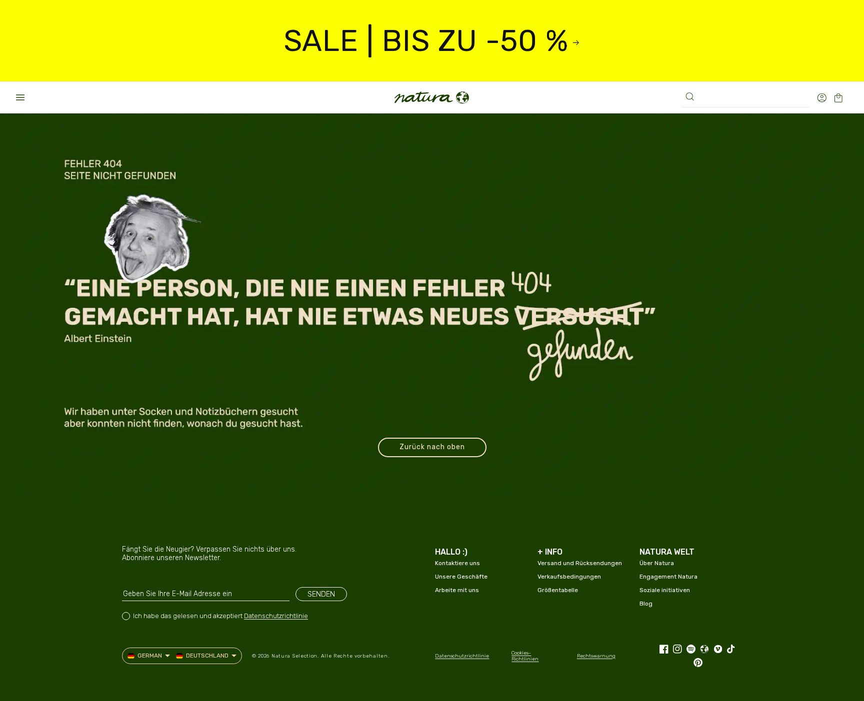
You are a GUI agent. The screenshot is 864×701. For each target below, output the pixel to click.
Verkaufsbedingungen (569, 576)
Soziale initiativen (665, 590)
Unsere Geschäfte (461, 576)
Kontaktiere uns (457, 563)
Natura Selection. (295, 656)
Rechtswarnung (596, 656)
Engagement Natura (669, 576)
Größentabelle (558, 590)
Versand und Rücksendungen (580, 563)
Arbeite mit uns (457, 590)
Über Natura (657, 563)
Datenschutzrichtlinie (276, 616)
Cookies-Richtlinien (525, 656)
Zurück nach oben (432, 447)
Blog (646, 603)
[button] (20, 97)
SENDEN (321, 594)
